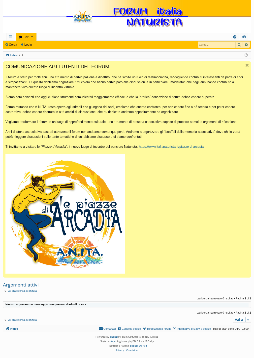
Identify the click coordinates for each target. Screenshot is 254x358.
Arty (112, 341)
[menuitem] (235, 37)
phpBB (114, 336)
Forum (28, 37)
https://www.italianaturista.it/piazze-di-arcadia (171, 146)
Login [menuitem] (245, 38)
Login (28, 44)
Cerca (13, 44)
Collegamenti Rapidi (11, 38)
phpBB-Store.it (138, 345)
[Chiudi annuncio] (247, 65)
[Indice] (127, 17)
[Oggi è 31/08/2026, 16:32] (246, 55)
